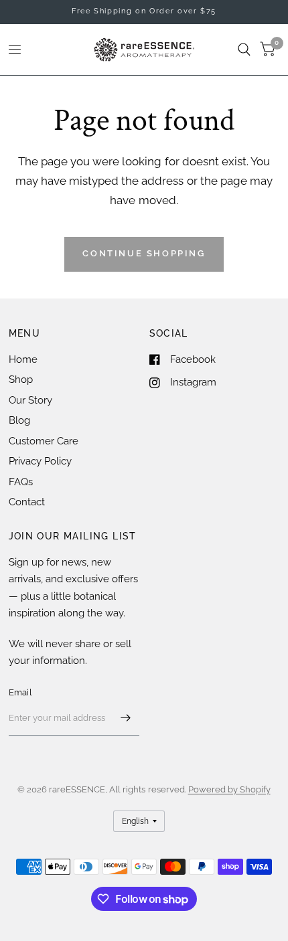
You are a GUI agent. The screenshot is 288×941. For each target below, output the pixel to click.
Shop (21, 379)
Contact (27, 502)
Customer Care (43, 441)
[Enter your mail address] (126, 718)
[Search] (244, 49)
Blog (19, 420)
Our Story (30, 400)
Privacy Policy (40, 461)
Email (20, 692)
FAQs (21, 482)
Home (23, 359)
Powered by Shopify (229, 789)
